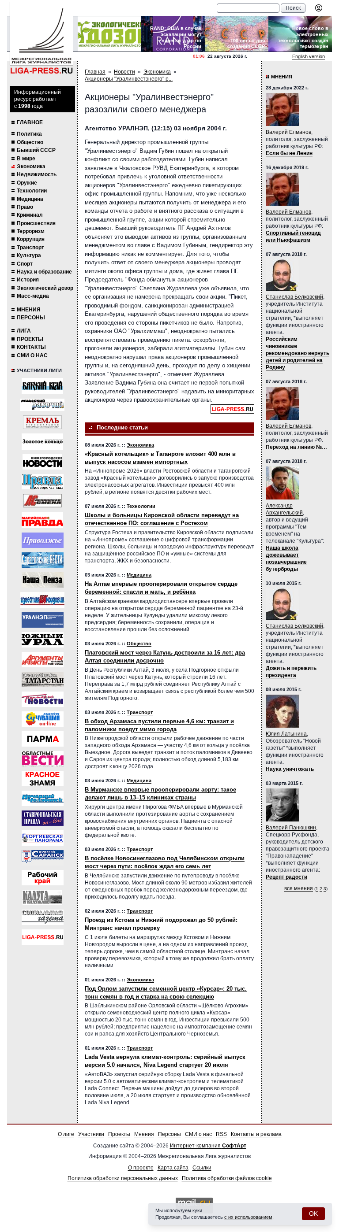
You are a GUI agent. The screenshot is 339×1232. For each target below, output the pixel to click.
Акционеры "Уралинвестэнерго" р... (129, 79)
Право (25, 207)
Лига (24, 331)
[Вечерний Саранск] (43, 858)
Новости (124, 72)
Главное (30, 122)
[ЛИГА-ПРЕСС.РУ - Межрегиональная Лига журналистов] (41, 38)
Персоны (31, 317)
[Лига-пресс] (43, 937)
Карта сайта (173, 1168)
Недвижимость (36, 174)
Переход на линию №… (296, 447)
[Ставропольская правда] (43, 818)
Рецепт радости (286, 877)
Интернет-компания (208, 1146)
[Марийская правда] (42, 520)
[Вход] (319, 8)
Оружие (27, 183)
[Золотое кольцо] (42, 441)
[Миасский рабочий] (42, 405)
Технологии (32, 191)
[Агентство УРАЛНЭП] (43, 620)
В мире (26, 158)
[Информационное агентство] (43, 540)
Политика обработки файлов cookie (227, 1178)
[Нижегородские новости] (42, 462)
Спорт (25, 264)
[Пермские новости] (43, 699)
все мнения (298, 888)
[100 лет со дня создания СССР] (236, 34)
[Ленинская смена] (42, 500)
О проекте (141, 1168)
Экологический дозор (45, 288)
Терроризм (31, 231)
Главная (95, 72)
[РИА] (42, 422)
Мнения (29, 310)
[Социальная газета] (43, 917)
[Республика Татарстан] (43, 679)
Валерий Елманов (288, 132)
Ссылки (201, 1168)
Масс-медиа (33, 296)
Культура (29, 255)
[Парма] (43, 739)
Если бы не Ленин (289, 153)
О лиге (66, 1134)
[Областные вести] (43, 758)
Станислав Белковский (294, 297)
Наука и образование (44, 272)
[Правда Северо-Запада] (43, 481)
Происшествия (36, 223)
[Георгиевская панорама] (43, 838)
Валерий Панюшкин (291, 828)
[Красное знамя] (43, 778)
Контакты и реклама (256, 1134)
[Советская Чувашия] (43, 719)
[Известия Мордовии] (42, 600)
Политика (29, 134)
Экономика (31, 166)
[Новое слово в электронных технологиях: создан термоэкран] (300, 34)
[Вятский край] (42, 386)
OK (313, 1213)
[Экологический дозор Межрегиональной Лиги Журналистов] (109, 34)
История (28, 280)
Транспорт (30, 247)
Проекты (30, 339)
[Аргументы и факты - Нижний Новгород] (43, 659)
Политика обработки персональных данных (123, 1178)
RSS (221, 1134)
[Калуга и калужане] (42, 897)
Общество (30, 142)
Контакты (31, 347)
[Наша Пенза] (43, 580)
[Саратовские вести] (43, 560)
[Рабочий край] (43, 877)
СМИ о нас (32, 355)
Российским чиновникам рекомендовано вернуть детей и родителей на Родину (297, 353)
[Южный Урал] (43, 639)
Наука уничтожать (290, 769)
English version (308, 56)
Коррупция (31, 239)
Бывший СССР (36, 150)
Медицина (30, 199)
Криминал (30, 215)
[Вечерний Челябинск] (43, 798)
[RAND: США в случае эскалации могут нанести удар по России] (173, 34)
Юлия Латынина (286, 734)
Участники (91, 1134)
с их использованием (248, 1217)
